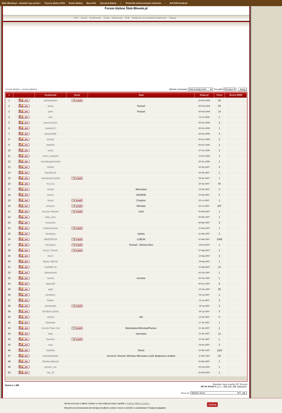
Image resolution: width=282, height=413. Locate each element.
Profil (127, 18)
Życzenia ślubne (108, 3)
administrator (50, 100)
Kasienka (50, 222)
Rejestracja (117, 18)
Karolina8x (50, 306)
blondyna (50, 233)
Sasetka (50, 350)
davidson (50, 295)
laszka (50, 278)
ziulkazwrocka (50, 228)
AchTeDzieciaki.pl (178, 3)
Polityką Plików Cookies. (138, 403)
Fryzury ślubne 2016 (55, 3)
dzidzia (50, 139)
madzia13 (50, 128)
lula (50, 117)
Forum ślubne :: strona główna (21, 89)
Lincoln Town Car (50, 328)
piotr (50, 111)
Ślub (4, 3)
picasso (50, 206)
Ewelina (50, 339)
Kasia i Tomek (50, 250)
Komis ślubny (76, 3)
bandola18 (50, 172)
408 (234, 386)
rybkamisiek (50, 272)
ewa (50, 344)
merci (50, 256)
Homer (50, 167)
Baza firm (91, 3)
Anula (50, 200)
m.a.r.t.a (50, 183)
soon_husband (50, 156)
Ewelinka (50, 322)
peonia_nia (50, 367)
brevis (50, 195)
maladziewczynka (50, 178)
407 (230, 386)
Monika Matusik (50, 361)
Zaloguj (172, 18)
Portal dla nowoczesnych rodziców (143, 3)
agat (50, 289)
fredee (50, 300)
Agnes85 (50, 283)
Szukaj (84, 18)
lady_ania (50, 217)
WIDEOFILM (50, 239)
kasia (50, 106)
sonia (50, 150)
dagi (50, 333)
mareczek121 (50, 122)
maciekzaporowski (50, 161)
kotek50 (50, 145)
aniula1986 (50, 133)
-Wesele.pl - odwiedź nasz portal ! (24, 3)
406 (225, 386)
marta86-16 (51, 267)
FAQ (76, 18)
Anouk (50, 189)
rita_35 (50, 372)
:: (121, 3)
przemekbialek (50, 356)
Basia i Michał (50, 261)
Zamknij (212, 404)
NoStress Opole (50, 311)
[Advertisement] (126, 56)
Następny (242, 386)
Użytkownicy (95, 18)
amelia (50, 317)
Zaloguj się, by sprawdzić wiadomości (149, 18)
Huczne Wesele (50, 211)
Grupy (107, 18)
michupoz (50, 245)
